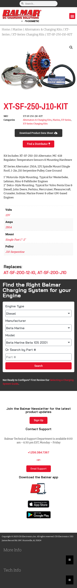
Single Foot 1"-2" (15, 239)
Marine (17, 29)
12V (7, 215)
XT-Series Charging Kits (28, 34)
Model (10, 335)
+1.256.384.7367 (38, 452)
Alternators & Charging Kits (43, 29)
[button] (72, 16)
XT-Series (66, 119)
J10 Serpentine (14, 251)
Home (6, 29)
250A (8, 227)
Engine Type (14, 306)
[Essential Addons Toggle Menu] (69, 559)
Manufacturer (15, 321)
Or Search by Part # (20, 350)
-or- (38, 459)
